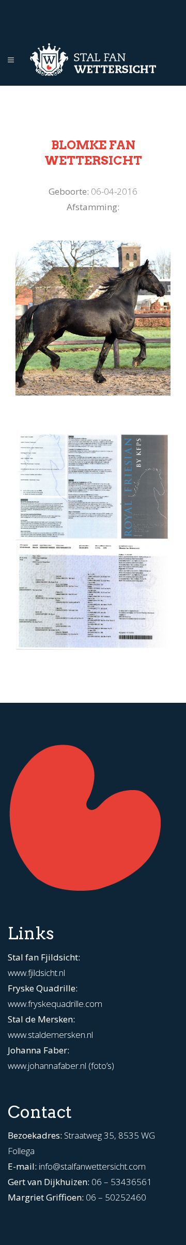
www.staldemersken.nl (50, 1035)
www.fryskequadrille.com (55, 1004)
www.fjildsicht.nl (36, 973)
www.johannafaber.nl (47, 1065)
